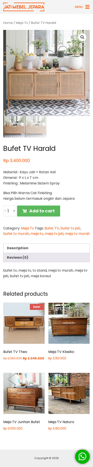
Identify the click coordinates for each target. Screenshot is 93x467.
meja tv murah (77, 233)
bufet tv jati (70, 228)
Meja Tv (22, 23)
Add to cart (42, 211)
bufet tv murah (16, 233)
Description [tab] (17, 248)
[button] (82, 37)
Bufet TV (52, 228)
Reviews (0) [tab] (17, 257)
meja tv (36, 233)
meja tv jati (54, 233)
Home (8, 23)
